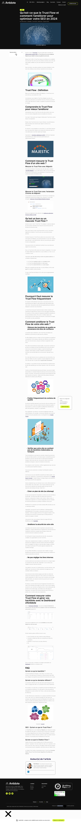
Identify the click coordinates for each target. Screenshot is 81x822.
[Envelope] (10, 793)
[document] (40, 816)
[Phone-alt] (7, 793)
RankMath (36, 521)
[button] (8, 817)
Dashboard (27, 664)
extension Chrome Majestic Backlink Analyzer (40, 199)
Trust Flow (35, 52)
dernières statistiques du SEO (38, 135)
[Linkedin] (28, 772)
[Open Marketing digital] (44, 2)
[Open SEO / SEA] (34, 2)
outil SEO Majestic (30, 170)
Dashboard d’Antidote (33, 605)
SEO (22, 10)
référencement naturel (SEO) (31, 54)
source (42, 724)
